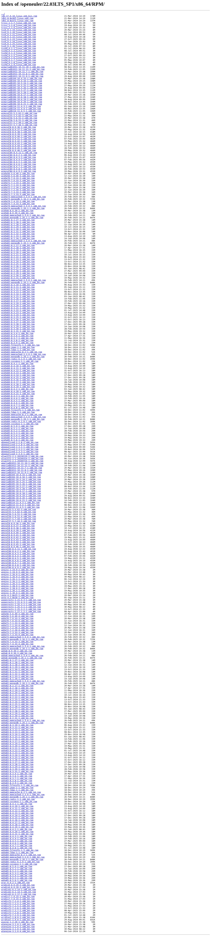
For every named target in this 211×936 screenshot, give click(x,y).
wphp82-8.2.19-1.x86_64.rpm (17, 690)
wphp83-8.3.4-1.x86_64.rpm (16, 774)
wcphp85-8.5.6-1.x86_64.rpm (17, 440)
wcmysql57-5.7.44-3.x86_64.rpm (19, 125)
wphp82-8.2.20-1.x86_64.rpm (17, 692)
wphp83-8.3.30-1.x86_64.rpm (17, 769)
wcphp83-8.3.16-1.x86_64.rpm (18, 299)
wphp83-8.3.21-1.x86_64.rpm (17, 748)
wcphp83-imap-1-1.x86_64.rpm (18, 347)
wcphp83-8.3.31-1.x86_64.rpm (18, 331)
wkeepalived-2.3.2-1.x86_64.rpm (19, 449)
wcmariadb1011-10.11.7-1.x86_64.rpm (22, 71)
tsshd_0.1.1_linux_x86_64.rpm (18, 48)
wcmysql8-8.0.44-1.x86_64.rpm (18, 146)
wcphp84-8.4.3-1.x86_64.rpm (17, 396)
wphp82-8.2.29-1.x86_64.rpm (17, 713)
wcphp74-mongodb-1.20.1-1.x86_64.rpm (22, 208)
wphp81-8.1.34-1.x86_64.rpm (17, 679)
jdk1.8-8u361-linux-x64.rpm (17, 18)
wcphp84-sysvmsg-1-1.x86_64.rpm (19, 424)
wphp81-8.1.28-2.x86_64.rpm (17, 665)
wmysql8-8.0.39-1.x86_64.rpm (18, 530)
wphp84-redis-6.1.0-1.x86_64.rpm (20, 862)
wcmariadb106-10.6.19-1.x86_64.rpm (21, 99)
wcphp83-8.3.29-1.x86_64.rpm (18, 326)
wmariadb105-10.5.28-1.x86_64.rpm (21, 489)
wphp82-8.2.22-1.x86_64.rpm (17, 697)
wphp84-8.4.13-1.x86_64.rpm (17, 813)
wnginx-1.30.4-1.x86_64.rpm (17, 593)
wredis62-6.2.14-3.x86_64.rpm (18, 892)
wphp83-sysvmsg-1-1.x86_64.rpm (19, 801)
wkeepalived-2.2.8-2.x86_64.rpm (19, 442)
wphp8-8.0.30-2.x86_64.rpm (16, 651)
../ (3, 14)
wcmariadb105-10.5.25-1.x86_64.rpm (21, 85)
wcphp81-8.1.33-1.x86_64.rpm (18, 236)
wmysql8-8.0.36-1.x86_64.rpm (18, 523)
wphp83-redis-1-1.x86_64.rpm (18, 799)
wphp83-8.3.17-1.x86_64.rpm (17, 741)
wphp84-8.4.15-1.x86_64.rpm (17, 818)
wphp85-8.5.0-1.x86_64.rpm (16, 866)
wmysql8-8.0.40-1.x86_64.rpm (18, 533)
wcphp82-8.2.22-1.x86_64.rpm (18, 257)
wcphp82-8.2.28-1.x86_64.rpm (18, 271)
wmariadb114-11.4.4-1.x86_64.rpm (20, 505)
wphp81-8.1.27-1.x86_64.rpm (17, 660)
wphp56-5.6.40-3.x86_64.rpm (17, 614)
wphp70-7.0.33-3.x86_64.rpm (17, 618)
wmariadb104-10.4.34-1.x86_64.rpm (21, 477)
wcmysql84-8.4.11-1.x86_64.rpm (19, 153)
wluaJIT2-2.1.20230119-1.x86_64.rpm (22, 456)
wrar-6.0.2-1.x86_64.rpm (15, 882)
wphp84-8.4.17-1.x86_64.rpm (17, 822)
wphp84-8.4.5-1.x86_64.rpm (16, 841)
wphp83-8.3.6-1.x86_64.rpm (16, 776)
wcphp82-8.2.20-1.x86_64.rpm (18, 252)
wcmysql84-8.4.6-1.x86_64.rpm (18, 164)
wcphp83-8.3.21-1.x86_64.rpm (18, 308)
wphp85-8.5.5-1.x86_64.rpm (16, 878)
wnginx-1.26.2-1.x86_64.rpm (17, 581)
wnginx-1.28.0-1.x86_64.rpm (17, 586)
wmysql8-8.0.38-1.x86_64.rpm (18, 528)
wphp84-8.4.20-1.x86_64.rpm (17, 831)
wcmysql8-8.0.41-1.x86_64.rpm (18, 139)
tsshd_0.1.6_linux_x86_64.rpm (18, 58)
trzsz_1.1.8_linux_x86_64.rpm (18, 25)
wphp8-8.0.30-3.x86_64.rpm (16, 653)
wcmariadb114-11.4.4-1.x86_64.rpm (21, 109)
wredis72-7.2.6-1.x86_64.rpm (18, 908)
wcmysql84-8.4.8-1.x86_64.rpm (18, 169)
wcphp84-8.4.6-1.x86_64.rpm (17, 403)
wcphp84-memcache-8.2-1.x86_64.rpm (21, 414)
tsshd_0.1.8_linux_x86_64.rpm (18, 62)
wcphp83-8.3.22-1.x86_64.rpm (18, 310)
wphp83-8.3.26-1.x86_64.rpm (17, 760)
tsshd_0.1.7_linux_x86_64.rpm (18, 60)
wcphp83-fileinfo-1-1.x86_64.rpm (20, 345)
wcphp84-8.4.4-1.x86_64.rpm (17, 398)
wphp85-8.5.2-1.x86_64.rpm (16, 871)
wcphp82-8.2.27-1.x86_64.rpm (18, 268)
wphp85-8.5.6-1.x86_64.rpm (16, 880)
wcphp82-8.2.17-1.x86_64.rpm (18, 245)
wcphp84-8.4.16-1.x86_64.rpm (18, 380)
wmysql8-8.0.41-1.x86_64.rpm (18, 535)
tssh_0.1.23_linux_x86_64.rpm (18, 39)
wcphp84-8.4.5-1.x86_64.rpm (17, 400)
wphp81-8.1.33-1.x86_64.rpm (17, 676)
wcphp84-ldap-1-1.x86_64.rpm (18, 412)
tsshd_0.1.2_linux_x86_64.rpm (18, 51)
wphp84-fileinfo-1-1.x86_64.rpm (19, 850)
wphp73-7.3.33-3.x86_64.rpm (17, 632)
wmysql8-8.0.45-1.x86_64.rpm (18, 544)
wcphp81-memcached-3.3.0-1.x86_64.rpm (23, 241)
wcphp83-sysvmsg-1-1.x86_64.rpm (19, 361)
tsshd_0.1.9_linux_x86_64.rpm (18, 64)
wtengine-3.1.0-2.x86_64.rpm (18, 926)
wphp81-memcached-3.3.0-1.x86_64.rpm (22, 681)
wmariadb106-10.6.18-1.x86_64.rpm (21, 493)
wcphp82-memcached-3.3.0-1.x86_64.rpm (23, 280)
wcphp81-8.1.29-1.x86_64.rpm (18, 227)
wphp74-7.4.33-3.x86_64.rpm (17, 641)
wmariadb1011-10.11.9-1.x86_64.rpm (21, 472)
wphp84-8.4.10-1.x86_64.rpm (17, 806)
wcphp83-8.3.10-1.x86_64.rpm (18, 285)
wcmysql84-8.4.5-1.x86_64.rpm (18, 162)
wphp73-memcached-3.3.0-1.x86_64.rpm (22, 637)
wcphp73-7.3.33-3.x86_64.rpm (18, 194)
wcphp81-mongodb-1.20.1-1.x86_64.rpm (22, 243)
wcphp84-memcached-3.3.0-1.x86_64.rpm (23, 417)
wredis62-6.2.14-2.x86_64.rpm (18, 889)
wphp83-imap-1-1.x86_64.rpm (17, 787)
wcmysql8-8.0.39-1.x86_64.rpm (18, 134)
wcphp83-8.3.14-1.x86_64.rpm (18, 294)
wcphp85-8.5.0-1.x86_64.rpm (17, 426)
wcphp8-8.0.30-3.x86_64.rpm (17, 213)
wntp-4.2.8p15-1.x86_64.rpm (17, 595)
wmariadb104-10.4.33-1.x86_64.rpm (21, 475)
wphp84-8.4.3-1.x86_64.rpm (16, 836)
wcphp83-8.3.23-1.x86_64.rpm (18, 312)
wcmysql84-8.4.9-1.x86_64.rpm (18, 171)
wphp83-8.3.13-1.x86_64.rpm (17, 732)
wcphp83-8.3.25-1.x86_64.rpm (18, 317)
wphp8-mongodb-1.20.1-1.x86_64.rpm (21, 658)
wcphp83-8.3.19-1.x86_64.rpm (18, 303)
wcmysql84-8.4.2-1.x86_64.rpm (18, 155)
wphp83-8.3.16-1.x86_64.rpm (17, 739)
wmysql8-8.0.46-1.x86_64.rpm (18, 546)
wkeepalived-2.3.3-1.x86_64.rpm (19, 451)
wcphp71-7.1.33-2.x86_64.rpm (18, 183)
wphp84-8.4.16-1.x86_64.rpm (17, 820)
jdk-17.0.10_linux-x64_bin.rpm (19, 16)
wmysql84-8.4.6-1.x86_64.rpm (18, 560)
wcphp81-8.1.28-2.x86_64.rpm (18, 224)
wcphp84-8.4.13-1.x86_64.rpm (18, 373)
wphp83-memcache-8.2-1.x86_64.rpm (21, 792)
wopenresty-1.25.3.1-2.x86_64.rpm (21, 607)
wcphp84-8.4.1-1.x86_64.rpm (17, 363)
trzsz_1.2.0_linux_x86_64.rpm (18, 27)
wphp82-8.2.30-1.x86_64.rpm (17, 716)
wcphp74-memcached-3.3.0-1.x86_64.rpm (23, 206)
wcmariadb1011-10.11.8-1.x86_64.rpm (22, 74)
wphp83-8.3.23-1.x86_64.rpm (17, 753)
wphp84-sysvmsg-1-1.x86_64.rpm (19, 864)
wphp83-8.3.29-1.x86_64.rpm (17, 767)
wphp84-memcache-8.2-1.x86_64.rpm (21, 855)
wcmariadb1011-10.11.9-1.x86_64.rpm (22, 76)
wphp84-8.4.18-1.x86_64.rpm (17, 825)
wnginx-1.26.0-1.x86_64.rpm (17, 574)
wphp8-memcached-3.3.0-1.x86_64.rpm (22, 655)
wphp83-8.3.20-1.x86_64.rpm (17, 746)
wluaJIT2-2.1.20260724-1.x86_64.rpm (22, 461)
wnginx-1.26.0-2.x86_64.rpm (17, 577)
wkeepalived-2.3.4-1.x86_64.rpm (19, 454)
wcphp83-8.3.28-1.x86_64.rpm (18, 324)
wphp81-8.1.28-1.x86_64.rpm (17, 662)
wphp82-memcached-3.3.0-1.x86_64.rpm (22, 720)
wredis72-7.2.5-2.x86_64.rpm (18, 906)
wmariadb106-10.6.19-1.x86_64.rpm (21, 495)
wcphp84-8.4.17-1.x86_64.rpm (18, 382)
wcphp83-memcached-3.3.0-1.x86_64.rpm (23, 354)
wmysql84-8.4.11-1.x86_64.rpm (18, 549)
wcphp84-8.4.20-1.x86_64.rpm (18, 391)
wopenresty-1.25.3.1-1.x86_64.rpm (21, 604)
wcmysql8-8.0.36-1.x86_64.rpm (18, 127)
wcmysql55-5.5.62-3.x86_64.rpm (19, 115)
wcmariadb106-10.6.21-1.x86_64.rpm (21, 104)
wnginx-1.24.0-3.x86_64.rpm (17, 572)
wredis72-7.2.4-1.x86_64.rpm (18, 901)
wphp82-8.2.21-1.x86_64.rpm (17, 695)
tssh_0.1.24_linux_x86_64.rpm (18, 41)
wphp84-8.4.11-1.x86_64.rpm (17, 808)
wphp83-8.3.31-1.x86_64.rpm (17, 771)
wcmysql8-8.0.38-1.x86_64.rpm (18, 132)
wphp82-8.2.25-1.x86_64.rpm (17, 704)
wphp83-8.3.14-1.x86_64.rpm (17, 734)
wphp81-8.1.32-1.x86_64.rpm (17, 674)
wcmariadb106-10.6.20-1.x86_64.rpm (21, 102)
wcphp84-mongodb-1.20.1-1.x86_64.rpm (22, 419)
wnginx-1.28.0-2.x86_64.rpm (17, 588)
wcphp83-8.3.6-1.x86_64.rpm (17, 336)
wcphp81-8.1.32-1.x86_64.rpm (18, 234)
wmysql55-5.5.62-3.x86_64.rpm (18, 509)
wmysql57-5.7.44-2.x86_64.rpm (18, 519)
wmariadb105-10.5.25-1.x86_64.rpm (21, 482)
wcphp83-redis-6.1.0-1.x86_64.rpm (21, 359)
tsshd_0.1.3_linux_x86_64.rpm (18, 53)
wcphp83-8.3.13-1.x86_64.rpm (18, 292)
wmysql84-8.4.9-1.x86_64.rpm (18, 567)
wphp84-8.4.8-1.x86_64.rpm (16, 848)
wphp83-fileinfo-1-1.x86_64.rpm (19, 785)
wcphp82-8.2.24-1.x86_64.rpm (18, 261)
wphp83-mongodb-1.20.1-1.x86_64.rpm (22, 797)
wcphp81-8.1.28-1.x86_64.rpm (18, 222)
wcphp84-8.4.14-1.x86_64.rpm (18, 375)
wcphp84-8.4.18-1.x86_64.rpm (18, 384)
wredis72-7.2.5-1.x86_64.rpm (18, 903)
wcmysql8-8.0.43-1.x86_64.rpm (18, 143)
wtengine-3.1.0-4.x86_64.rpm (18, 931)
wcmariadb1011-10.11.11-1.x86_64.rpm (22, 69)
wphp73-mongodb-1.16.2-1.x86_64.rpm (22, 639)
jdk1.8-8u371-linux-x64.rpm (17, 20)
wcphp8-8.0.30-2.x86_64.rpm (17, 210)
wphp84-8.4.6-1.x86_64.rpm (16, 843)
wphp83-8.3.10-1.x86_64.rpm (17, 725)
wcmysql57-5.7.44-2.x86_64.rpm (19, 122)
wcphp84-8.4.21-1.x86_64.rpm (18, 394)
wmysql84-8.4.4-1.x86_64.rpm (18, 556)
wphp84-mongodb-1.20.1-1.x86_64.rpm (22, 859)
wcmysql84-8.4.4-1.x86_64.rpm (18, 159)
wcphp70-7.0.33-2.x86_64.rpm (18, 178)
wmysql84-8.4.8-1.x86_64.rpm (18, 565)
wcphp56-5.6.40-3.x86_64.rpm (18, 176)
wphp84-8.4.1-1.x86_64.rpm (16, 804)
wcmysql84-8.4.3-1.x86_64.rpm (18, 157)
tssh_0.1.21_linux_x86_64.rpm (18, 34)
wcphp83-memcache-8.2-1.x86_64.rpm (21, 352)
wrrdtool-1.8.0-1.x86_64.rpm (18, 917)
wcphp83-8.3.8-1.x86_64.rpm (17, 340)
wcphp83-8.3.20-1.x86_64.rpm (18, 305)
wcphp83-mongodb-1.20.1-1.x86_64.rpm (22, 356)
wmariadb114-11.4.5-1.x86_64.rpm (20, 507)
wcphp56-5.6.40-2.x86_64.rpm (18, 173)
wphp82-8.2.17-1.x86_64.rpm (17, 686)
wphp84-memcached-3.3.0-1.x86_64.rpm (22, 857)
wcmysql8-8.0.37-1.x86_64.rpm (18, 129)
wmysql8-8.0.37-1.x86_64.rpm (18, 526)
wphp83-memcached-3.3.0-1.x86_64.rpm (22, 794)
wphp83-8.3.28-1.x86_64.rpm (17, 764)
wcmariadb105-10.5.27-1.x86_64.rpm (21, 90)
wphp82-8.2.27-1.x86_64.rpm (17, 709)
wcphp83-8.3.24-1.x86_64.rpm (18, 315)
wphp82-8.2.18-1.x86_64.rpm (17, 688)
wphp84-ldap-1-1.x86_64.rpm (17, 852)
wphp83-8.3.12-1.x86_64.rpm (17, 730)
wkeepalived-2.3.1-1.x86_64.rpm (19, 447)
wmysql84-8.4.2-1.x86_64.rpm (18, 551)
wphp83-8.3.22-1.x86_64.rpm (17, 750)
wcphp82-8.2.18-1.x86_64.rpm (18, 248)
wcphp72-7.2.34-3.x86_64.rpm (18, 190)
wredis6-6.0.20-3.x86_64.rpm (18, 887)
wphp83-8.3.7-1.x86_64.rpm (16, 778)
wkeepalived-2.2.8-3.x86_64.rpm (19, 445)
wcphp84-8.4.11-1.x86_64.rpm (18, 368)
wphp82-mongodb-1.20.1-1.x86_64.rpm (22, 723)
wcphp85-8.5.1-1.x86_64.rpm (17, 428)
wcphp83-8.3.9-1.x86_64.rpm (17, 343)
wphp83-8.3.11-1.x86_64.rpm (17, 727)
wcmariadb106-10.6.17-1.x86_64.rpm (21, 95)
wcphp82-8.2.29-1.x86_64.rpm (18, 273)
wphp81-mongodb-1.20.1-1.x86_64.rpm (22, 683)
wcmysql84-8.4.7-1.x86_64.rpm (18, 166)
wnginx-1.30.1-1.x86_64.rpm (17, 590)
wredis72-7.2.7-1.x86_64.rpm (18, 910)
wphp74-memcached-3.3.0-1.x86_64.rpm (22, 646)
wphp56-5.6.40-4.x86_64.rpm (17, 616)
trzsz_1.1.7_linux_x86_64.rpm (18, 23)
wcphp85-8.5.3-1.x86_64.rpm (17, 433)
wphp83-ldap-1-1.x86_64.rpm (17, 790)
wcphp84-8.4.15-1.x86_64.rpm (18, 377)
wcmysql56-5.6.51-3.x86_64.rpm (19, 120)
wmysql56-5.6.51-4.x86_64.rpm (18, 516)
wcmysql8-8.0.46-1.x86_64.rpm (18, 150)
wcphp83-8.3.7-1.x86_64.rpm (17, 338)
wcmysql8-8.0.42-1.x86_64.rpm (18, 141)
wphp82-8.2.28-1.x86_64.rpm (17, 711)
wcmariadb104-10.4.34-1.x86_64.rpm (21, 81)
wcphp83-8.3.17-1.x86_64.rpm (18, 301)
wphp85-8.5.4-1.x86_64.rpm (16, 876)
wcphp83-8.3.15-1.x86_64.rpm (18, 296)
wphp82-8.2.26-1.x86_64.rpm (17, 706)
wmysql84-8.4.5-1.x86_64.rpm (18, 558)
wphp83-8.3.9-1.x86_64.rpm (16, 783)
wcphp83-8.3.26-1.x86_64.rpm (18, 319)
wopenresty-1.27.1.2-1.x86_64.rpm (21, 611)
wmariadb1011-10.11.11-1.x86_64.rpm (22, 465)
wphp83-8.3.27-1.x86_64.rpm (17, 762)
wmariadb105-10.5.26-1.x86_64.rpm (21, 484)
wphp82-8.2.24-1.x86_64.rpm (17, 702)
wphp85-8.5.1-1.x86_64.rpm (16, 869)
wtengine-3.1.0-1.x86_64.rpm (18, 924)
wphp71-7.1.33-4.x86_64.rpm (17, 625)
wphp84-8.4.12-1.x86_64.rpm (17, 811)
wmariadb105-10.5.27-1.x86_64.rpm (21, 486)
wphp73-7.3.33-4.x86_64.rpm (17, 635)
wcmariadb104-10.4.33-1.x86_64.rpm (21, 78)
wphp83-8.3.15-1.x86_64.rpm (17, 736)
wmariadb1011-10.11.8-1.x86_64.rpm (21, 470)
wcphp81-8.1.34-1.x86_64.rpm (18, 238)
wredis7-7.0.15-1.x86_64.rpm (18, 896)
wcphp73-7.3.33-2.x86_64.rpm (18, 192)
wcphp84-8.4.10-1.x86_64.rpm (18, 366)
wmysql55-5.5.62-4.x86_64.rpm (18, 512)
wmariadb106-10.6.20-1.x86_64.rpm (21, 498)
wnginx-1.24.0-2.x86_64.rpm (17, 570)
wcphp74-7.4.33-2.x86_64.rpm (18, 201)
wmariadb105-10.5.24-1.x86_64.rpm (21, 479)
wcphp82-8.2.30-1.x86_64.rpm (18, 275)
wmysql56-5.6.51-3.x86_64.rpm (18, 514)
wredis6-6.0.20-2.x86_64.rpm (18, 885)
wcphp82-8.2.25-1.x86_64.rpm (18, 264)
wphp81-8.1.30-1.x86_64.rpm (17, 669)
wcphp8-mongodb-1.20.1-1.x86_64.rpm (22, 217)
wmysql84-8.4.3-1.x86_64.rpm (18, 553)
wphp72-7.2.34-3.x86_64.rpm (17, 628)
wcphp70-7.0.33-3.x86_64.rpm (18, 180)
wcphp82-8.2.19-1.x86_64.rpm (18, 250)
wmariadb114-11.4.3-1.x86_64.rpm (20, 502)
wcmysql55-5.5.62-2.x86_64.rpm (19, 113)
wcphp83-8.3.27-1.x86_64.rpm (18, 322)
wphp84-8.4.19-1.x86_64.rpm (17, 827)
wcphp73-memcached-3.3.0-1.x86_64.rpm (23, 197)
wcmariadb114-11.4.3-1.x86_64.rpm (21, 106)
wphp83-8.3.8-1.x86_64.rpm (16, 781)
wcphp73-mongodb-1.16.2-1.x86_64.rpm (22, 199)
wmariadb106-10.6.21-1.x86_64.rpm (21, 500)
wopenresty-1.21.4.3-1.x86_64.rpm (21, 600)
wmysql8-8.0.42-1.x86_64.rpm (18, 537)
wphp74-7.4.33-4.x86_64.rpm (17, 644)
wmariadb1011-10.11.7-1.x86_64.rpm (21, 468)
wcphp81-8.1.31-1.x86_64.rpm (18, 231)
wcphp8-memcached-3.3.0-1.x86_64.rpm (22, 215)
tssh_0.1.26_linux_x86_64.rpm (18, 46)
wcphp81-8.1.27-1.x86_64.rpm (18, 220)
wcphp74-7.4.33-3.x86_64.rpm (18, 204)
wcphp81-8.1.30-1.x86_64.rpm (18, 229)
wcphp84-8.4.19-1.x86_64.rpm (18, 387)
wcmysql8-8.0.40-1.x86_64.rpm (18, 136)
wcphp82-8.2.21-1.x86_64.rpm (18, 255)
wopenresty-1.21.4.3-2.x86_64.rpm (21, 602)
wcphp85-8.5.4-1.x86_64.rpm (17, 435)
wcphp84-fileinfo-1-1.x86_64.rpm (20, 410)
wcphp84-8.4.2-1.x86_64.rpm (17, 389)
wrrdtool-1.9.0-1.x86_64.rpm (18, 920)
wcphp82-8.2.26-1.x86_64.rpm (18, 266)
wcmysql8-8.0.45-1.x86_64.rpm (18, 148)
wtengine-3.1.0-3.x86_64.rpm (18, 929)
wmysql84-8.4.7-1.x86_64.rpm (18, 563)
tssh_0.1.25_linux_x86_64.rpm (18, 44)
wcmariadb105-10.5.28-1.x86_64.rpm (21, 92)
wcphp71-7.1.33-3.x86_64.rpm (18, 185)
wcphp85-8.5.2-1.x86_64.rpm (17, 431)
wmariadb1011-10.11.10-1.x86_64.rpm (22, 463)
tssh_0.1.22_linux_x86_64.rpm (18, 37)
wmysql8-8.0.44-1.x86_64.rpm (18, 542)
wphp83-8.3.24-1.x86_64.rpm (17, 755)
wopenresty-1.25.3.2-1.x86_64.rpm (21, 609)
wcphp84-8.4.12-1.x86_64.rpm (18, 370)
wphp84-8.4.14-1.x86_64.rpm (17, 815)
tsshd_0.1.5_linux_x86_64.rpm (18, 55)
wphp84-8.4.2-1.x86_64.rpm (16, 829)
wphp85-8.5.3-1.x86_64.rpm (16, 873)
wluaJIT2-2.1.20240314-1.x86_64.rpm (22, 458)
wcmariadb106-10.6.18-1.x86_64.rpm (21, 97)
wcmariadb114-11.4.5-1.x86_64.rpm (21, 111)
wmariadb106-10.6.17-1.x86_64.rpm (21, 491)
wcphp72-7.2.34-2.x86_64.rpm (18, 187)
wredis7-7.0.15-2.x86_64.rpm (18, 899)
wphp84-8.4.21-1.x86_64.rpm (17, 834)
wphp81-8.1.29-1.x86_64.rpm (17, 667)
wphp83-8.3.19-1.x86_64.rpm (17, 743)
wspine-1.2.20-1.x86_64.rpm (17, 922)
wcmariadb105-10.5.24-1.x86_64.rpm (21, 83)
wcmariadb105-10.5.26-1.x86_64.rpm (21, 88)
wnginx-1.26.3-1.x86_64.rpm (17, 584)
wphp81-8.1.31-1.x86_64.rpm (17, 672)
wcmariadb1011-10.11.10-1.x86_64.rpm (22, 67)
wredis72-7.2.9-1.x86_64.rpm (18, 915)
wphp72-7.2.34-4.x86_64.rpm (17, 630)
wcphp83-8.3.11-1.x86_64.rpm (18, 287)
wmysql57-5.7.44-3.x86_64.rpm (18, 521)
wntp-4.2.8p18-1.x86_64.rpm (17, 597)
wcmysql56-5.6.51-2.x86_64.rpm (19, 118)
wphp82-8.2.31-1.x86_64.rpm (17, 718)
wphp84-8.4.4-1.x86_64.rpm (16, 838)
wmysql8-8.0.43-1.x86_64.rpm (18, 540)
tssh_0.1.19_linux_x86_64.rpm (18, 30)
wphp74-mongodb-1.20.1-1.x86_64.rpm (22, 648)
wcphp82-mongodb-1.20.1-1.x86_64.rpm (22, 282)
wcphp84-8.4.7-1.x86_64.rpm (17, 405)
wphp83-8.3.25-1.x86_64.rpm (17, 757)
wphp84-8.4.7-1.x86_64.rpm (16, 845)
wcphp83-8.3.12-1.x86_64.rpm (18, 289)
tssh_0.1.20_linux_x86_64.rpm (18, 32)
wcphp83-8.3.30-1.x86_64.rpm (18, 329)
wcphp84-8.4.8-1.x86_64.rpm (17, 407)
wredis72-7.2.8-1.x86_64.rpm (18, 913)
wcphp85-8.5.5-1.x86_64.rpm (17, 438)
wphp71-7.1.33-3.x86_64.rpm (17, 623)
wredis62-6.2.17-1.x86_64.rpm (18, 894)
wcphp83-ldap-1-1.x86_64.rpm (18, 350)
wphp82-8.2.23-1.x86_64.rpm (17, 699)
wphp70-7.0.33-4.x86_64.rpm (17, 621)
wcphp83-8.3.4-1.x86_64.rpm (17, 333)
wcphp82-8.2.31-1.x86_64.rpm (18, 278)
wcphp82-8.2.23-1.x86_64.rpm (18, 259)
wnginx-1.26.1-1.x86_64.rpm (17, 579)
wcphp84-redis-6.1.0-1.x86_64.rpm (21, 421)
